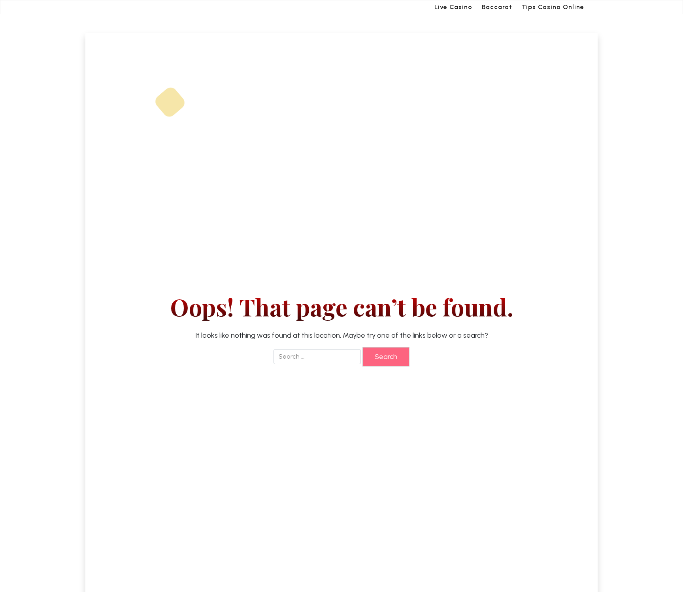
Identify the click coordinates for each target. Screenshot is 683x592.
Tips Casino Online (553, 7)
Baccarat (497, 7)
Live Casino (453, 7)
